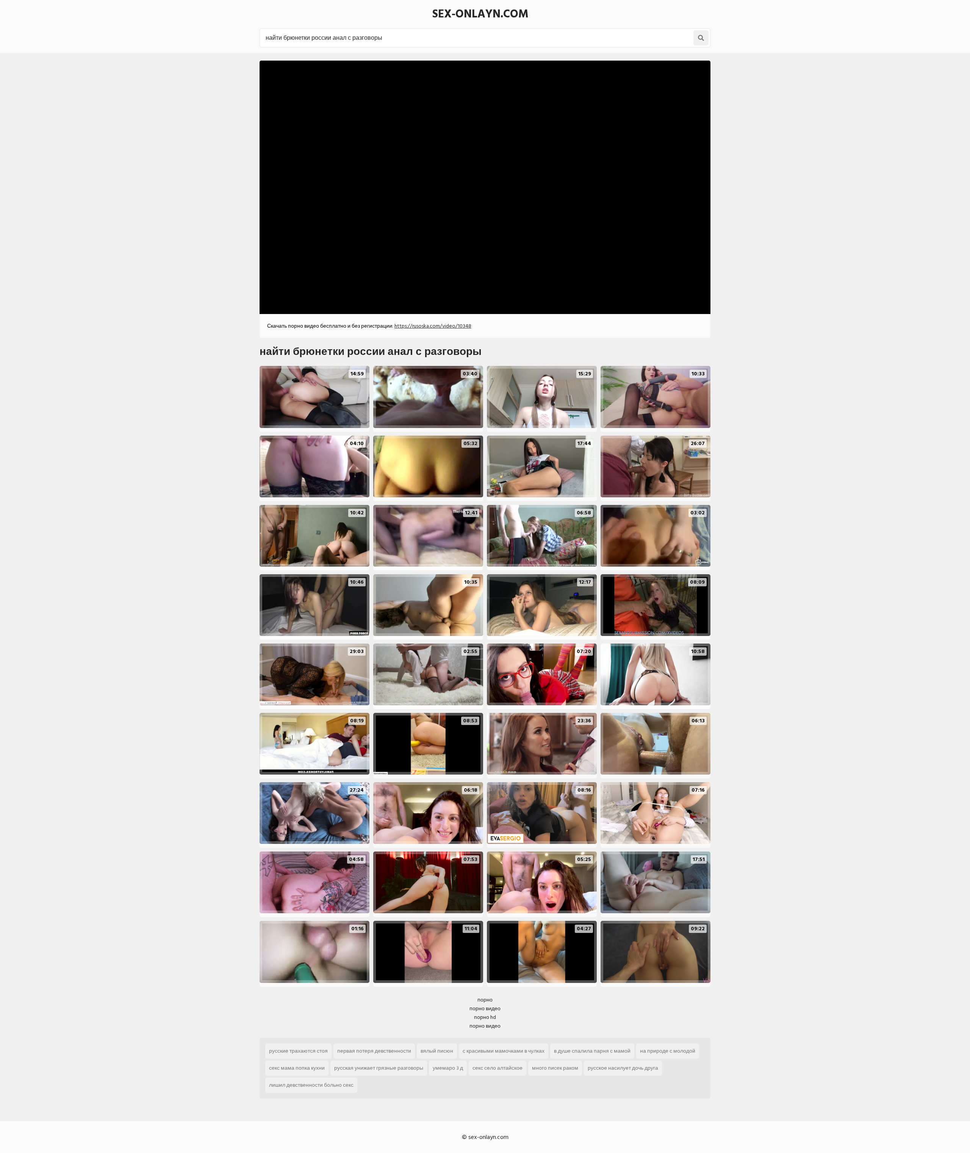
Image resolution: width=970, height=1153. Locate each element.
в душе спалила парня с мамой (592, 1051)
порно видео (485, 1008)
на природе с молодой (667, 1051)
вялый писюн (437, 1051)
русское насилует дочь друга (623, 1068)
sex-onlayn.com (480, 14)
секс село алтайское (497, 1068)
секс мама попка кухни (297, 1068)
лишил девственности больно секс (311, 1085)
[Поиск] (701, 37)
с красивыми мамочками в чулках (503, 1051)
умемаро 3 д (448, 1068)
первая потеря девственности (374, 1051)
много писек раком (555, 1068)
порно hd (485, 1017)
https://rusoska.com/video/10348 (432, 326)
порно (485, 999)
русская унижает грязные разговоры (378, 1068)
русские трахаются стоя (298, 1051)
